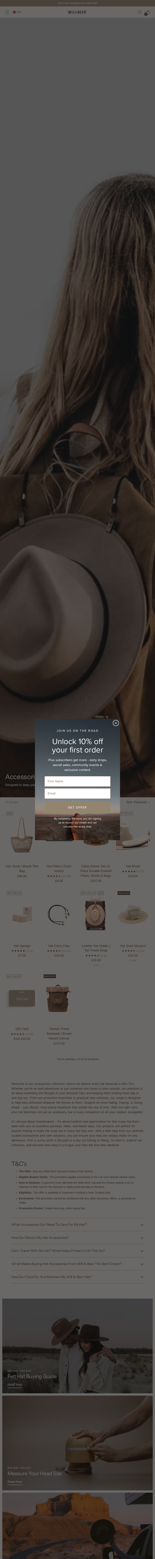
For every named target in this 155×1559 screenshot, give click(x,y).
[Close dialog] (116, 723)
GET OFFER (77, 807)
